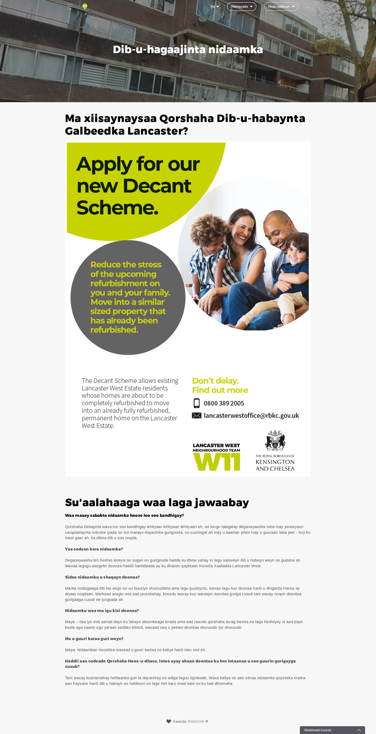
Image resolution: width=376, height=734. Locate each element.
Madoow (196, 721)
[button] (188, 294)
